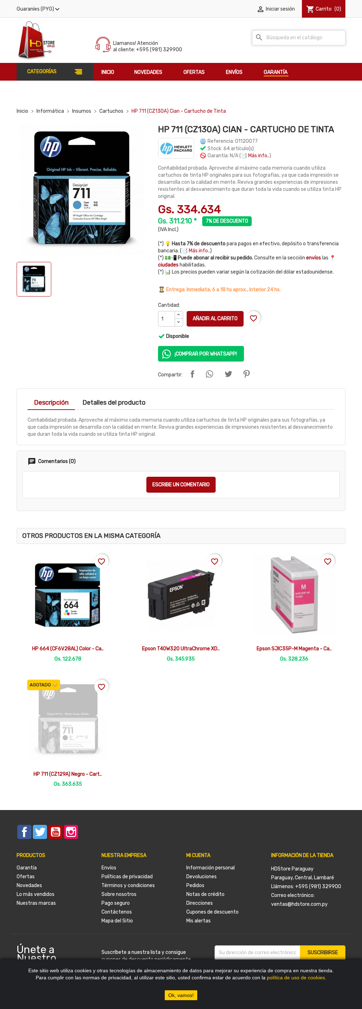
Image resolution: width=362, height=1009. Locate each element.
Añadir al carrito (215, 319)
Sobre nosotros (118, 894)
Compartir (192, 374)
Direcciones (199, 903)
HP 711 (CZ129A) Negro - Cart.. (68, 774)
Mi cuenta (198, 855)
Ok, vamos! (181, 995)
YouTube (55, 832)
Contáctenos (116, 912)
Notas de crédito (205, 894)
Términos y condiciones (128, 885)
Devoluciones (201, 877)
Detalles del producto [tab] (114, 402)
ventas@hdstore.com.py (299, 904)
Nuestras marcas (36, 903)
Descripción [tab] (51, 402)
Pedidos (195, 885)
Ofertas (26, 877)
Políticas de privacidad (127, 877)
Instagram (71, 832)
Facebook (24, 832)
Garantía (27, 868)
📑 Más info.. (255, 156)
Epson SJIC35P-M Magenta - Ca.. (294, 649)
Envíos (108, 868)
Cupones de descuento (212, 912)
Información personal (210, 868)
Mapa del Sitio (117, 921)
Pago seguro (115, 903)
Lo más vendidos (35, 894)
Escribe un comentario (181, 485)
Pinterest (246, 374)
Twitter (40, 832)
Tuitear (228, 374)
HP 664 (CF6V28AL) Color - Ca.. (68, 649)
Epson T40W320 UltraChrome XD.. (181, 649)
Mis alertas (198, 921)
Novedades (29, 885)
